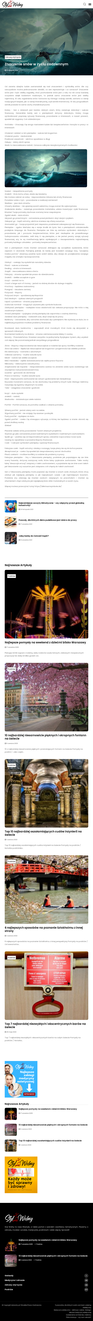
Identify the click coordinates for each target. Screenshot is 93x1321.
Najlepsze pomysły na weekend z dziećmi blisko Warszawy (45, 642)
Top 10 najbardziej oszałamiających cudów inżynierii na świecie (43, 833)
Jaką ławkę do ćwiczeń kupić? (34, 536)
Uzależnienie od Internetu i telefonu (78, 1315)
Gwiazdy (46, 1275)
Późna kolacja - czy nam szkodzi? (78, 1317)
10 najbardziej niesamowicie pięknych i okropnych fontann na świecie (45, 736)
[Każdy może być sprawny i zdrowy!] (21, 1175)
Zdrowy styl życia (13, 57)
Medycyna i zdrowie (46, 1280)
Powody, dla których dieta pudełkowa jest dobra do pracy (48, 520)
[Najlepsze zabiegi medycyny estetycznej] (21, 1079)
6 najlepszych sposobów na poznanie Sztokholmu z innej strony (44, 929)
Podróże (11, 576)
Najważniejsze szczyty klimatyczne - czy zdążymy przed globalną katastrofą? (51, 504)
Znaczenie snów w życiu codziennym (36, 64)
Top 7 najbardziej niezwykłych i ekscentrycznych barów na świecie (45, 1025)
